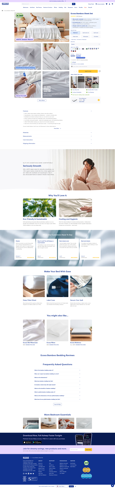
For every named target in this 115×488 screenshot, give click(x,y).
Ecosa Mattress (82, 98)
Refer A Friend (41, 470)
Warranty (51, 470)
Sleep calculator (63, 471)
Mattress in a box (63, 465)
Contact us (51, 465)
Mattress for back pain (64, 466)
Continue (71, 486)
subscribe (88, 449)
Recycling (40, 465)
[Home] (2, 10)
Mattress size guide (64, 463)
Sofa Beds (32, 7)
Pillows (55, 7)
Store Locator (52, 466)
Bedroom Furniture (47, 7)
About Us (40, 463)
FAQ (50, 463)
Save (85, 7)
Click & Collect (52, 468)
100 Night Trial (41, 466)
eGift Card (40, 473)
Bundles (81, 7)
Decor (75, 7)
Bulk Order (51, 473)
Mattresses (25, 7)
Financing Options (53, 471)
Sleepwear (70, 7)
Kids (65, 7)
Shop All (90, 7)
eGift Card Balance (42, 475)
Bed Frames (39, 7)
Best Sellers (72, 466)
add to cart (88, 71)
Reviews (40, 471)
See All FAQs (57, 404)
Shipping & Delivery (53, 475)
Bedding (61, 7)
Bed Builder (72, 463)
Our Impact (62, 473)
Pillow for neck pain (64, 468)
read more (81, 101)
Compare (61, 470)
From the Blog (73, 465)
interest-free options (84, 59)
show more (42, 100)
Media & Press (41, 468)
